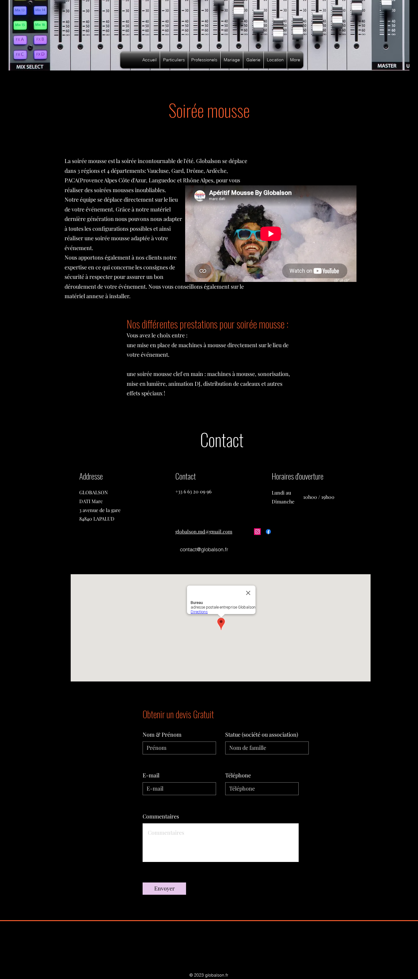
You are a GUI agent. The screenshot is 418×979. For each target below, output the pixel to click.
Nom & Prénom (162, 734)
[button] (174, 59)
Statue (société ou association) (261, 734)
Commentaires (161, 816)
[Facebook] (268, 531)
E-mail (151, 775)
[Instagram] (257, 531)
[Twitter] (279, 531)
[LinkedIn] (290, 531)
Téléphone (238, 775)
